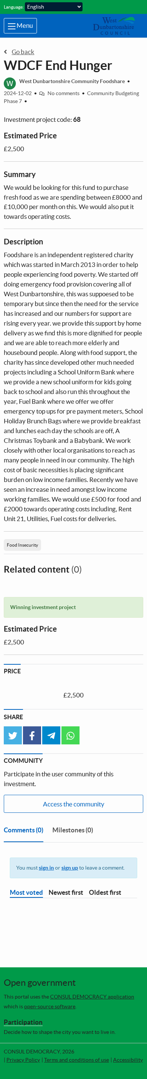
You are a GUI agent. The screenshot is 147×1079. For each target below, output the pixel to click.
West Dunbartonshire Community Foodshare (72, 81)
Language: (14, 7)
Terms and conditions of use (76, 1060)
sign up (69, 868)
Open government (40, 982)
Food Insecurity (22, 545)
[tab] (23, 831)
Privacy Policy (23, 1060)
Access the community (73, 804)
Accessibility (128, 1060)
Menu (24, 25)
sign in (46, 868)
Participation (23, 1022)
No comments (63, 93)
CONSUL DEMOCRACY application (92, 997)
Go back (23, 51)
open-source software (49, 1006)
